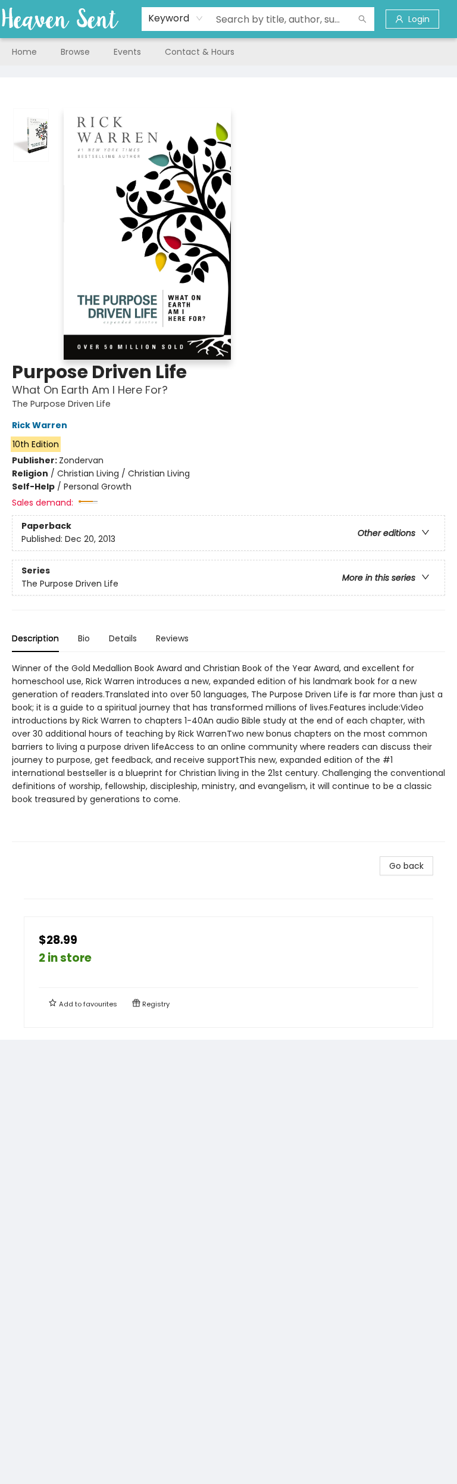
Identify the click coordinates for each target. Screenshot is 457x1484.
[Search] (362, 19)
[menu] (228, 52)
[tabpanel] (228, 752)
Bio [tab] (84, 638)
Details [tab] (123, 638)
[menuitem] (24, 52)
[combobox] (176, 18)
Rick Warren (39, 425)
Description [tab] (35, 638)
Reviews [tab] (172, 638)
